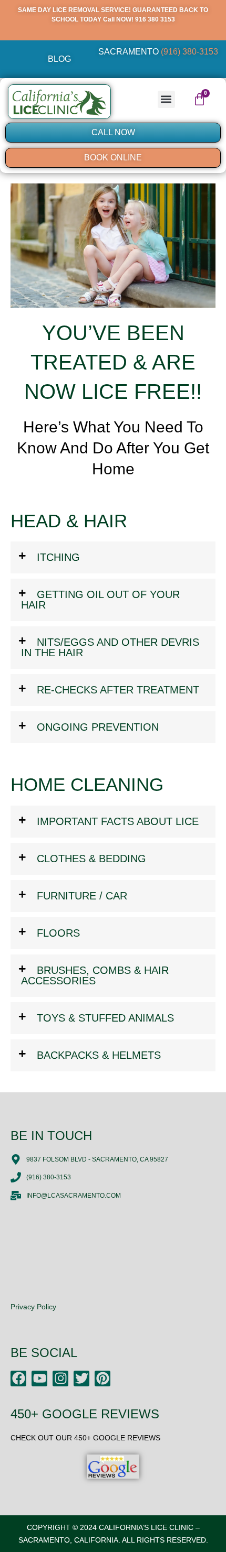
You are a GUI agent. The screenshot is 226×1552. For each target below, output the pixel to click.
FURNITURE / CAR (82, 896)
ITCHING (58, 557)
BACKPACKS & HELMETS (99, 1055)
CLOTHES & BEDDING (91, 858)
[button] (166, 99)
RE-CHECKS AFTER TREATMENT (118, 690)
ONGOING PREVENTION (98, 727)
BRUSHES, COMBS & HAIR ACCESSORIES (95, 975)
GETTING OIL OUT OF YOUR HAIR (100, 600)
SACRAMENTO (158, 51)
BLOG (59, 59)
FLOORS (58, 933)
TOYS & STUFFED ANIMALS (105, 1018)
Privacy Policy (33, 1307)
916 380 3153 (155, 19)
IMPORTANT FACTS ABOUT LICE (118, 821)
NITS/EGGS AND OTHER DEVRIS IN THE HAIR (110, 647)
